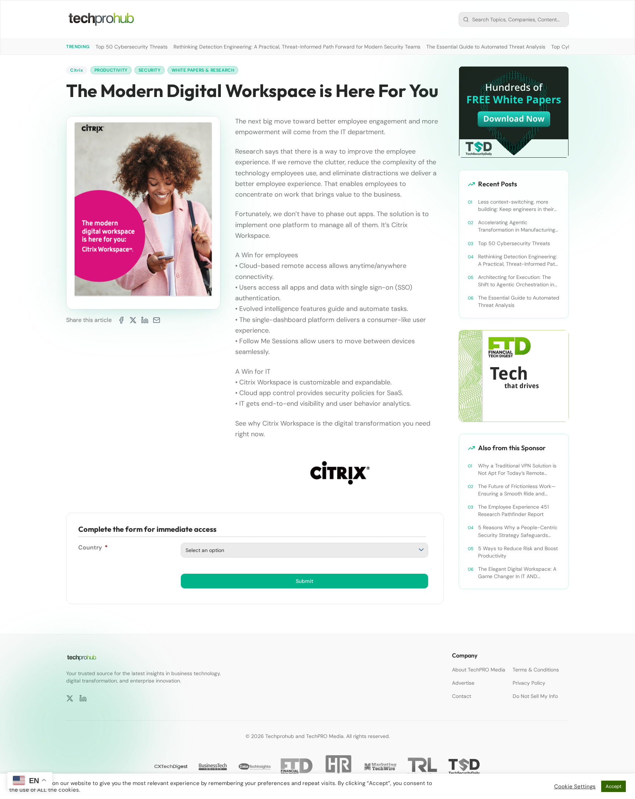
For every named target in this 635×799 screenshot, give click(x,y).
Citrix (76, 70)
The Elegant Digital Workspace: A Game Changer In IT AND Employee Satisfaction (517, 573)
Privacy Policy (529, 683)
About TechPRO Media (478, 669)
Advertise (463, 683)
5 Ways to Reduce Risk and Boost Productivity (518, 552)
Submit (304, 581)
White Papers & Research (203, 70)
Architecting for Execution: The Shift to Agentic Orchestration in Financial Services (516, 281)
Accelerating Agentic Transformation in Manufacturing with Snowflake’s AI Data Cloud (516, 226)
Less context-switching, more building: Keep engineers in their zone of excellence (516, 205)
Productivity (111, 70)
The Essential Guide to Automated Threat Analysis (485, 46)
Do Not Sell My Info (535, 696)
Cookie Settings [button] (575, 786)
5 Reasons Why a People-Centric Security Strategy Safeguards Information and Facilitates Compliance (517, 531)
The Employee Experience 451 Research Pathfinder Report (513, 510)
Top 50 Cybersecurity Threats (132, 46)
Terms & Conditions (536, 669)
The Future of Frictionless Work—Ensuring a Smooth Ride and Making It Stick (517, 490)
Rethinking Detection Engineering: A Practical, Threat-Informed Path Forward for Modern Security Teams (296, 46)
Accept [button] (613, 786)
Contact (461, 696)
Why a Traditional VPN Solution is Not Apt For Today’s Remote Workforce (517, 469)
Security (150, 70)
